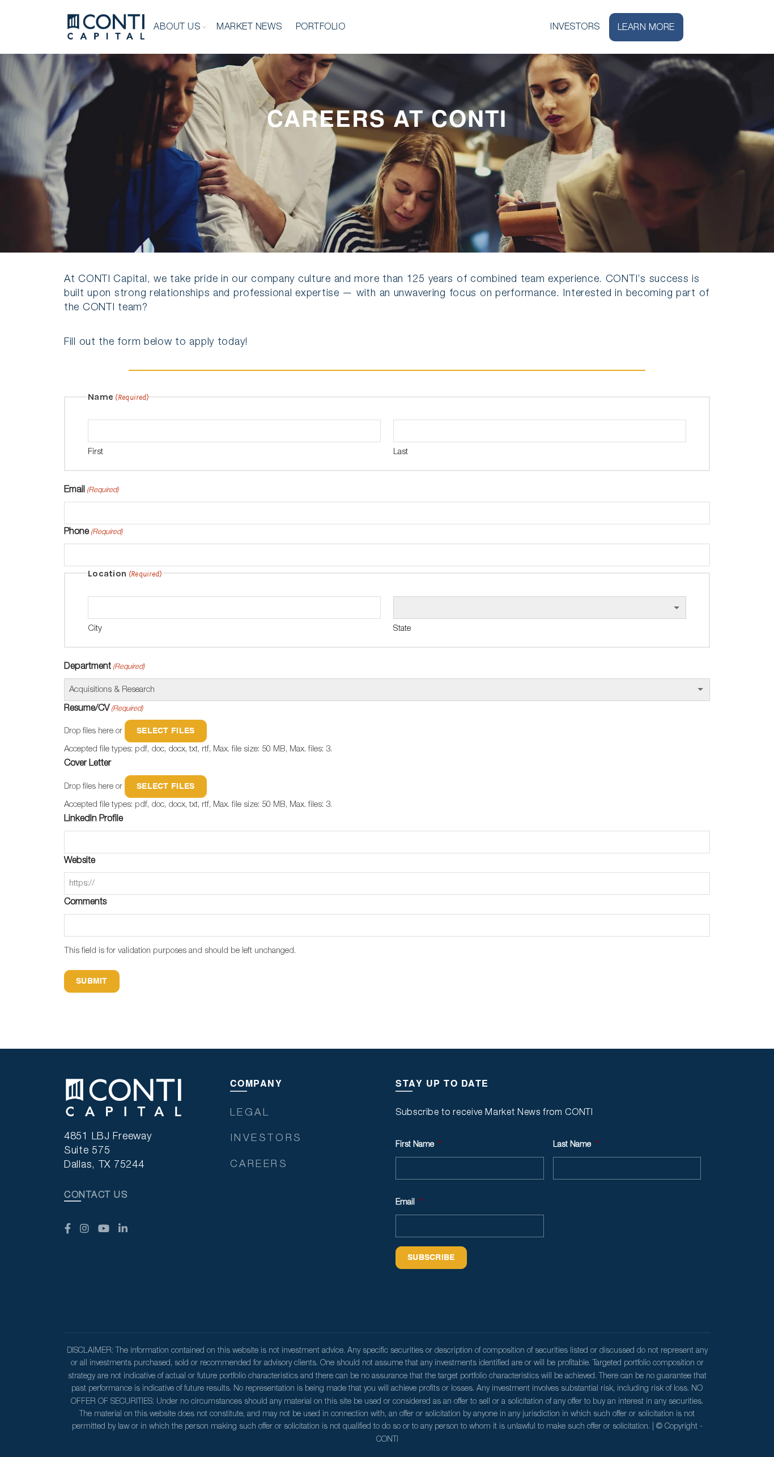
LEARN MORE (646, 27)
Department (104, 665)
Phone (93, 531)
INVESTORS (575, 26)
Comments (85, 901)
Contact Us (95, 1194)
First (95, 451)
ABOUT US (177, 26)
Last (400, 451)
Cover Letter (87, 762)
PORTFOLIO (321, 26)
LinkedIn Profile (93, 818)
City (95, 628)
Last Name (575, 1144)
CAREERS (259, 1164)
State (402, 628)
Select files (166, 731)
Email (91, 489)
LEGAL (250, 1113)
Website (79, 860)
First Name (418, 1144)
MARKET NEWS (249, 26)
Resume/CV (103, 707)
